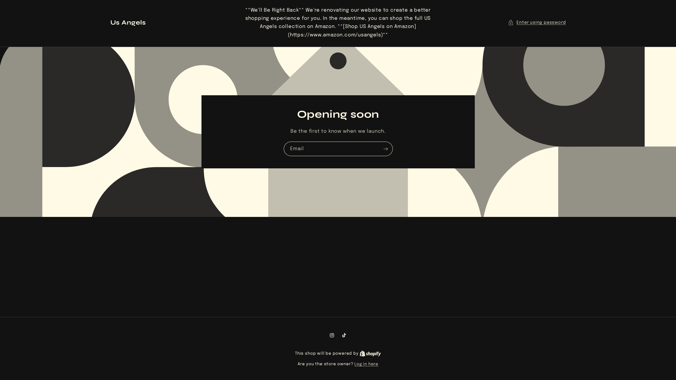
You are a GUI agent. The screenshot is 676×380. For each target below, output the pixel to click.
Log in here (366, 364)
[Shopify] (370, 354)
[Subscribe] (385, 148)
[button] (537, 22)
